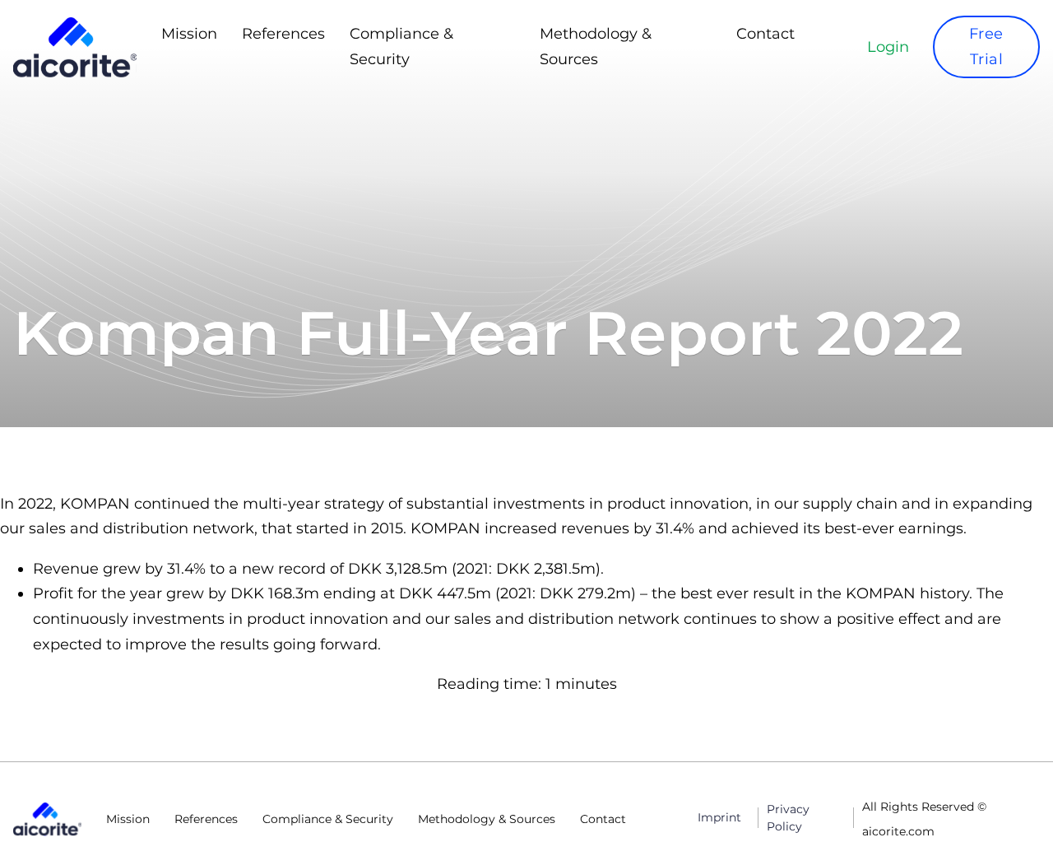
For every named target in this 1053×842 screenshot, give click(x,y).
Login (888, 47)
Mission (189, 34)
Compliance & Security (401, 46)
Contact (765, 34)
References (283, 34)
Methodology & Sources (596, 46)
